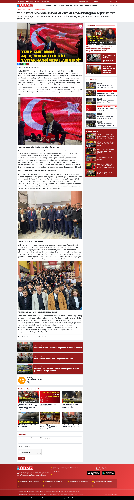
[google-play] (108, 473)
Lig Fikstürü (55, 492)
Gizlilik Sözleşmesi (74, 492)
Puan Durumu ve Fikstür (26, 486)
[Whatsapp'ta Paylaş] (24, 64)
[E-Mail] (28, 382)
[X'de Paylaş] (21, 64)
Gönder (21, 458)
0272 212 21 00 (56, 472)
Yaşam (94, 5)
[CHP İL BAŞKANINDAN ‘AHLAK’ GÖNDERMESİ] (50, 397)
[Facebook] (96, 468)
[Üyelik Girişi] (116, 1)
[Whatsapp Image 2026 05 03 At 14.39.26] (50, 215)
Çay (51, 495)
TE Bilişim (114, 495)
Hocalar (80, 495)
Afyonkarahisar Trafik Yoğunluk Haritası (102, 482)
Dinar (65, 495)
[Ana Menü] (116, 5)
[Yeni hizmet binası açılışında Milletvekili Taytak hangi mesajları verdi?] (50, 42)
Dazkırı (61, 495)
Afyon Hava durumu (45, 492)
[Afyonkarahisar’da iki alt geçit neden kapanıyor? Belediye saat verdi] (72, 397)
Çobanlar (56, 495)
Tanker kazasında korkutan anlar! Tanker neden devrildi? (105, 117)
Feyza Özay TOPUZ (23, 67)
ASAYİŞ (99, 83)
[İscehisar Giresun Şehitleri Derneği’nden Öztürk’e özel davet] (72, 418)
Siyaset (76, 5)
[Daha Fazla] (27, 64)
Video (37, 1)
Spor (81, 5)
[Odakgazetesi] (25, 5)
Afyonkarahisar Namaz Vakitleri (79, 481)
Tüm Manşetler (49, 486)
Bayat (41, 495)
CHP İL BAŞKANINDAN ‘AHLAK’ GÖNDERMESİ (49, 405)
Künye (61, 492)
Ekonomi (69, 5)
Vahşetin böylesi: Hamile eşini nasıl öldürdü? (106, 125)
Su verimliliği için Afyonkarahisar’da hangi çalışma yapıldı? (48, 426)
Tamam (115, 497)
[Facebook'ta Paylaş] (18, 64)
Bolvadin (46, 495)
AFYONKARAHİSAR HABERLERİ (25, 495)
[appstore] (94, 473)
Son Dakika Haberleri (75, 486)
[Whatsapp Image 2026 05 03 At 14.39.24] (50, 120)
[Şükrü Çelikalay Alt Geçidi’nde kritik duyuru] (28, 418)
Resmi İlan (46, 1)
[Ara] (111, 5)
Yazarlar (21, 1)
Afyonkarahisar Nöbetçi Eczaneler (29, 481)
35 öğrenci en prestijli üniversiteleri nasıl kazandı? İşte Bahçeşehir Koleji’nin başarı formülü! (27, 407)
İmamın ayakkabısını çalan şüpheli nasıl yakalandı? (105, 102)
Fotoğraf (30, 1)
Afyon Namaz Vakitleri (33, 492)
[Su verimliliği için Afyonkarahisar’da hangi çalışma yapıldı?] (50, 418)
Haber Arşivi (97, 486)
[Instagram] (102, 468)
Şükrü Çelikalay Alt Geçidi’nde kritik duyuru (28, 425)
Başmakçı (36, 495)
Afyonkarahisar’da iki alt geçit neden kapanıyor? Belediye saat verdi (70, 406)
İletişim (66, 492)
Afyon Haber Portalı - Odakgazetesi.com (31, 10)
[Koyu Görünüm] (114, 5)
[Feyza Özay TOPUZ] (22, 380)
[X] (99, 468)
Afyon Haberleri (59, 5)
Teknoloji (87, 5)
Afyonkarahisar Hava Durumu (53, 481)
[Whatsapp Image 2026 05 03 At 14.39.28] (50, 285)
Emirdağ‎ (70, 495)
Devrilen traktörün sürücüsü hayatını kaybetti (106, 86)
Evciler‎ (75, 495)
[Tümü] (115, 79)
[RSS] (105, 468)
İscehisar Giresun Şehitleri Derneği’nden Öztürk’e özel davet (70, 426)
